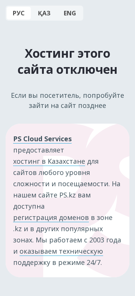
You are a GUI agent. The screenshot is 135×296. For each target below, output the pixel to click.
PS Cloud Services (42, 138)
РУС (19, 13)
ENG (70, 13)
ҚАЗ (44, 13)
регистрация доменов (51, 217)
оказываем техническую (61, 251)
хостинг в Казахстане (49, 161)
